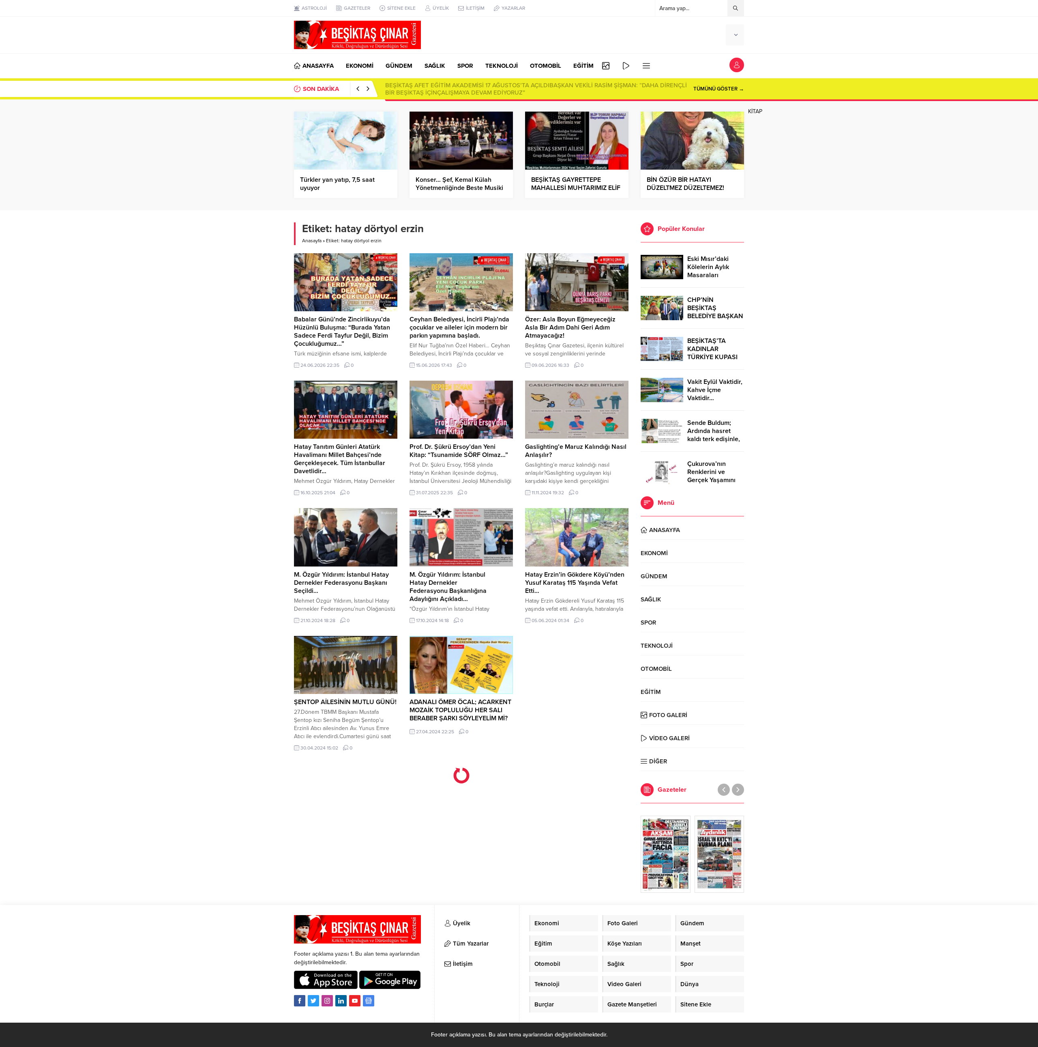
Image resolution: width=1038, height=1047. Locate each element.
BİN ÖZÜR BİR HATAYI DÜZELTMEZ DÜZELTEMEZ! (685, 184)
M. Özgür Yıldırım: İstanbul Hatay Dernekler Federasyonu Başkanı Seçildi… (341, 583)
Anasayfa (312, 240)
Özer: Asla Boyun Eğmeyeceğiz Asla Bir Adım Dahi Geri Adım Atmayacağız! (570, 327)
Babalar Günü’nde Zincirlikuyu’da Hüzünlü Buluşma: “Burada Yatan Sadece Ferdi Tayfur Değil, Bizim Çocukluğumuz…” (342, 331)
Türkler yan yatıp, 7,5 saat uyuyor (337, 184)
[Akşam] (665, 854)
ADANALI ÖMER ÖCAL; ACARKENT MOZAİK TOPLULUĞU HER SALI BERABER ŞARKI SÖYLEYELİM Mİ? (460, 710)
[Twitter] (313, 1000)
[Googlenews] (368, 1000)
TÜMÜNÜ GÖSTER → (718, 89)
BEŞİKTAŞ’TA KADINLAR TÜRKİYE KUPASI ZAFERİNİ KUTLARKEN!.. (712, 357)
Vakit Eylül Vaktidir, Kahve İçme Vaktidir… (714, 390)
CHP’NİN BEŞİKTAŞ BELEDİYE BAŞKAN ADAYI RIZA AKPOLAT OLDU (715, 316)
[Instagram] (327, 1000)
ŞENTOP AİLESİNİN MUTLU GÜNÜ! (345, 702)
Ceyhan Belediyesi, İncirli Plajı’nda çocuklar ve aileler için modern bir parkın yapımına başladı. (459, 327)
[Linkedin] (341, 1000)
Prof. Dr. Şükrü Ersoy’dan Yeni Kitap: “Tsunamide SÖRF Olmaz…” (459, 451)
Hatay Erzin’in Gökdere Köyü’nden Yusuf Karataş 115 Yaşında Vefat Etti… (574, 583)
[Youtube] (354, 1000)
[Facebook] (299, 1000)
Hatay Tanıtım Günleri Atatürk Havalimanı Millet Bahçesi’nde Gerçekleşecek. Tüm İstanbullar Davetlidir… (339, 459)
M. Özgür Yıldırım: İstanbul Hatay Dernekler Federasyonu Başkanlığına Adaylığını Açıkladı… (448, 587)
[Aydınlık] (719, 854)
